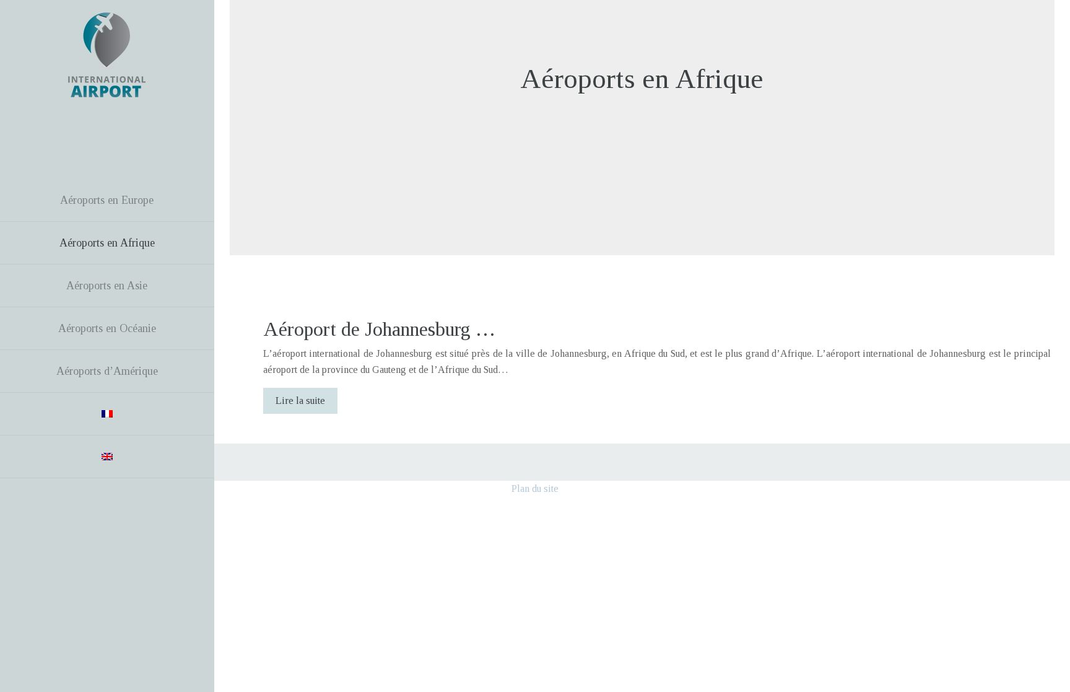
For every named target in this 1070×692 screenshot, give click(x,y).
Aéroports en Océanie (107, 328)
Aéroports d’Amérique (107, 371)
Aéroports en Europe (107, 200)
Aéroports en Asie (106, 285)
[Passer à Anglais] (107, 456)
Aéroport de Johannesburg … (379, 329)
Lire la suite (300, 400)
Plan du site (535, 488)
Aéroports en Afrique (107, 243)
